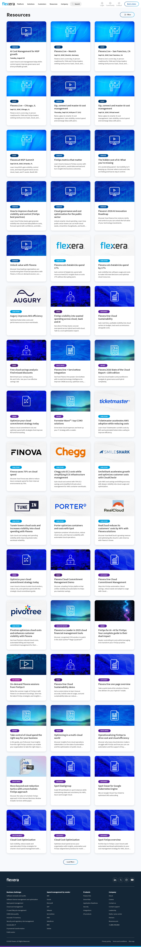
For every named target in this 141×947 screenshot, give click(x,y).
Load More (70, 862)
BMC (48, 925)
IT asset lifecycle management (16, 910)
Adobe (49, 928)
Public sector (11, 932)
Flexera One (87, 896)
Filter (129, 15)
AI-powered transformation (16, 928)
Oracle (49, 899)
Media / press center (115, 914)
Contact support (114, 907)
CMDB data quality (13, 914)
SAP (48, 907)
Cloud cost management (15, 907)
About (111, 896)
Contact (119, 5)
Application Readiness (90, 903)
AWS (48, 918)
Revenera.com (113, 921)
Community (110, 5)
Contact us (112, 903)
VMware (49, 910)
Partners (111, 918)
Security (86, 907)
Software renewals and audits (16, 896)
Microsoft (50, 903)
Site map (131, 941)
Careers (111, 899)
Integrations (87, 910)
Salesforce (50, 921)
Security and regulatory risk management (20, 921)
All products (87, 914)
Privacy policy (106, 941)
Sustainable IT (11, 925)
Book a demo (131, 4)
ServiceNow (50, 914)
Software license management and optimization (22, 899)
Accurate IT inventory (14, 918)
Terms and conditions (120, 941)
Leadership (112, 910)
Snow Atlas (87, 899)
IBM (48, 896)
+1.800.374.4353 (114, 925)
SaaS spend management (15, 903)
